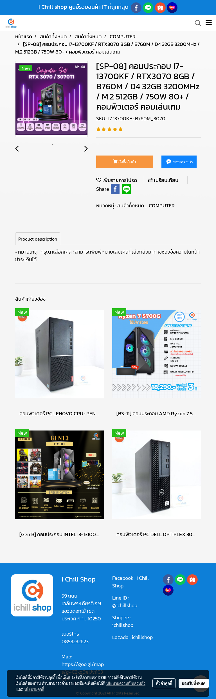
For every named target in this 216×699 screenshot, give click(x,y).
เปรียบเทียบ (165, 180)
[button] (196, 23)
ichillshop (123, 625)
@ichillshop (124, 605)
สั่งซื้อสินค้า (127, 162)
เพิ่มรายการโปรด (119, 180)
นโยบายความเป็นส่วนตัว (125, 683)
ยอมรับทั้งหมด (194, 683)
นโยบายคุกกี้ (34, 689)
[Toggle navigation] (208, 23)
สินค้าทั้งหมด (131, 205)
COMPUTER (162, 205)
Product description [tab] (37, 239)
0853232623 (75, 641)
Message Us (182, 162)
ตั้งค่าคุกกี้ (164, 683)
